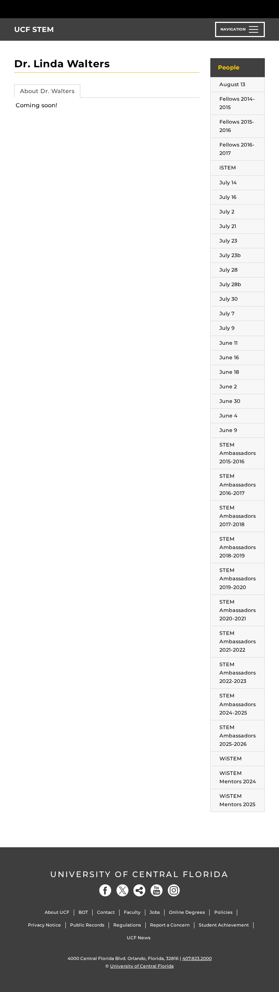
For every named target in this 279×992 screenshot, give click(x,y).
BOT (83, 912)
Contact (106, 912)
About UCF (57, 912)
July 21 (227, 226)
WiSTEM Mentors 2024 (237, 777)
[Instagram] (173, 890)
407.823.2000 (197, 958)
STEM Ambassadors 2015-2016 (237, 453)
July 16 (227, 197)
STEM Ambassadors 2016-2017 (237, 484)
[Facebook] (105, 890)
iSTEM (227, 167)
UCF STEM (34, 29)
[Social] (139, 890)
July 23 (228, 240)
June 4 (228, 415)
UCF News (138, 937)
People (228, 67)
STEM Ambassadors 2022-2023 (237, 672)
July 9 (227, 328)
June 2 (228, 386)
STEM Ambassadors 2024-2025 (237, 704)
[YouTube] (156, 890)
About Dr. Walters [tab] (47, 91)
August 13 (232, 84)
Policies (223, 912)
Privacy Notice (44, 925)
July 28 (228, 270)
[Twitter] (122, 890)
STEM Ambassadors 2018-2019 (237, 547)
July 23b (230, 255)
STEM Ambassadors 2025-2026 (237, 735)
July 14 (228, 182)
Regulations (127, 925)
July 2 (226, 211)
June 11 (228, 343)
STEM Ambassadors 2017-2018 (237, 516)
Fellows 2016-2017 (237, 148)
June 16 (229, 357)
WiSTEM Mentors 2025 (237, 800)
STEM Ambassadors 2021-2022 (237, 641)
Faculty (132, 912)
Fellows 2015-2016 (236, 126)
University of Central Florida (139, 874)
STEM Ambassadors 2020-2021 (237, 610)
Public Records (87, 925)
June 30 (229, 401)
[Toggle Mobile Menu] (263, 8)
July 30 (228, 299)
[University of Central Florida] (62, 9)
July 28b (230, 284)
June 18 (229, 372)
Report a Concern (170, 925)
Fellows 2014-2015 (237, 103)
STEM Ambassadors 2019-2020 (237, 578)
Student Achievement (224, 925)
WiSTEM (230, 758)
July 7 (227, 313)
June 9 (228, 430)
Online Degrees (187, 912)
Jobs (155, 912)
